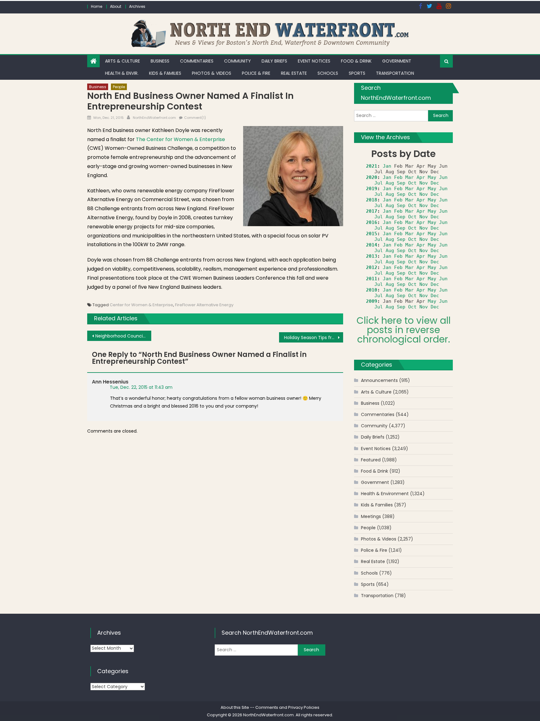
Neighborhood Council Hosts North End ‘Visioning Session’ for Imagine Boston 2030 (123, 336)
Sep (401, 183)
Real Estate (294, 73)
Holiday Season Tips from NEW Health (313, 337)
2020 (371, 177)
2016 (371, 222)
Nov (423, 183)
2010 (371, 290)
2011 (371, 279)
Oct (412, 183)
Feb (398, 177)
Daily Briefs (274, 61)
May (432, 177)
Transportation (395, 73)
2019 (371, 188)
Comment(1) (195, 117)
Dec (435, 183)
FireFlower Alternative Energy (204, 305)
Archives (137, 6)
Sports (357, 73)
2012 (371, 267)
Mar (409, 177)
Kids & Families (165, 73)
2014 (371, 245)
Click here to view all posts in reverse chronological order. (404, 330)
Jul (378, 183)
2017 (371, 211)
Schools (328, 73)
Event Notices (314, 61)
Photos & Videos (211, 73)
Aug (390, 183)
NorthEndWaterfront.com (154, 117)
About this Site (235, 707)
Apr (421, 177)
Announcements (379, 380)
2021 (371, 166)
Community (237, 61)
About (115, 6)
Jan (387, 166)
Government (396, 61)
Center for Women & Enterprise (141, 305)
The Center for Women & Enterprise (180, 139)
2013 (371, 256)
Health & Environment (385, 493)
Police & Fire (256, 73)
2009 (371, 301)
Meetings (371, 516)
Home (96, 6)
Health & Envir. (121, 73)
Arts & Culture (122, 61)
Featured (371, 460)
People (119, 86)
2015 (371, 233)
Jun (443, 177)
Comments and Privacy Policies (287, 707)
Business (160, 61)
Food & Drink (356, 61)
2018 (371, 200)
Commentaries (196, 61)
